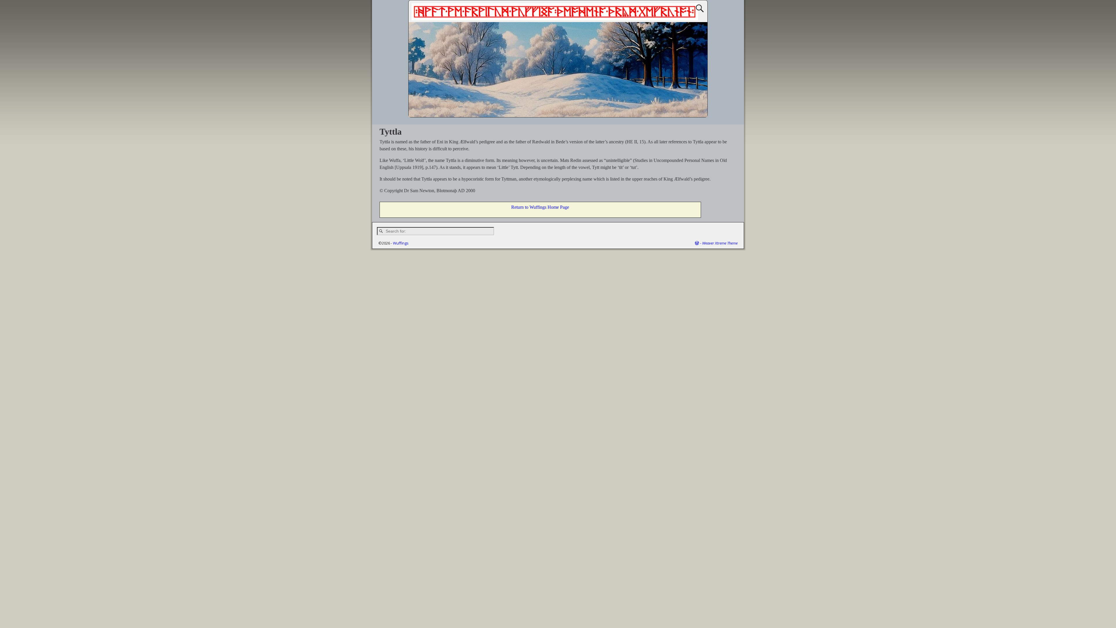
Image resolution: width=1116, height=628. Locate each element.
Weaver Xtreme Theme (720, 243)
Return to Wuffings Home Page (540, 207)
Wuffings (401, 243)
